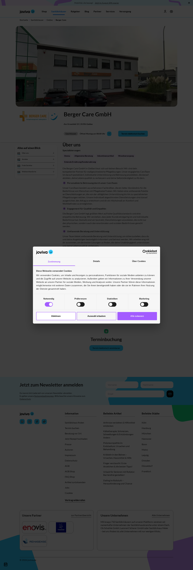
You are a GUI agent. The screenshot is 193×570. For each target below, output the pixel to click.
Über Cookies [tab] (139, 261)
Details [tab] (96, 261)
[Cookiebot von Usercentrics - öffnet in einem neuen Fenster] (144, 252)
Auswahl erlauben (96, 316)
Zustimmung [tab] (54, 261)
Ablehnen (56, 316)
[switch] (81, 304)
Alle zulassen (137, 316)
